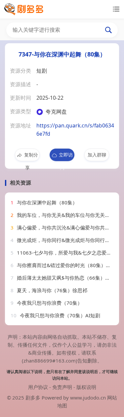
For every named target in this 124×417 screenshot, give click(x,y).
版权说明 (86, 387)
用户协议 (38, 387)
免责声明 (62, 387)
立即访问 (66, 156)
